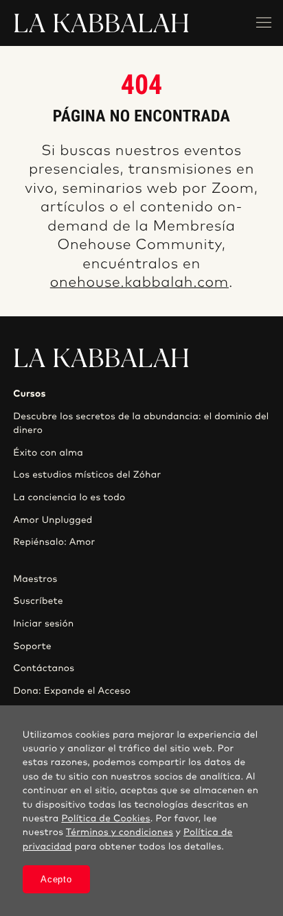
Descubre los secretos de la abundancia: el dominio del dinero (141, 423)
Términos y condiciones (119, 832)
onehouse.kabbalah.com (139, 283)
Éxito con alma (48, 453)
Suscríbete (38, 601)
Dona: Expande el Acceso (72, 691)
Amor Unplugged (52, 520)
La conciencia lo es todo (69, 497)
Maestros (35, 579)
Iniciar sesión (43, 624)
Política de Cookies (105, 818)
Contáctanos (43, 668)
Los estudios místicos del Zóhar (87, 475)
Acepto (56, 879)
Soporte (32, 646)
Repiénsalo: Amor (54, 542)
